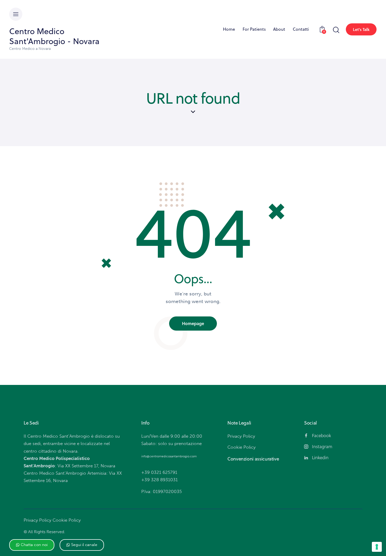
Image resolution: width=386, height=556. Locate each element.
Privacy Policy (37, 520)
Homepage (193, 323)
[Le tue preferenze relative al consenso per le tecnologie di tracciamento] (377, 547)
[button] (32, 545)
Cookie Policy (67, 520)
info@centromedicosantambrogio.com (169, 456)
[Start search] (335, 30)
